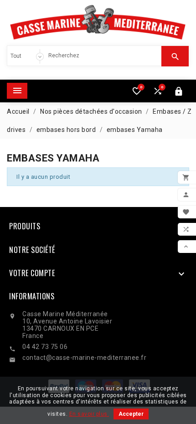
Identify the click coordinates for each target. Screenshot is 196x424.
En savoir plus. (89, 414)
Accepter (131, 414)
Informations (31, 296)
